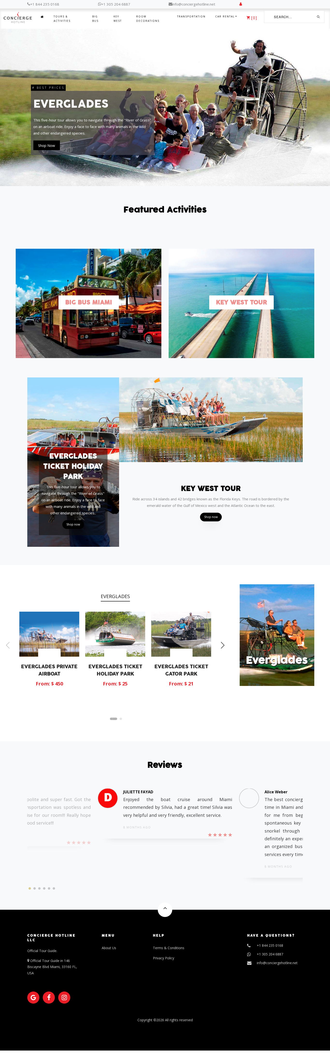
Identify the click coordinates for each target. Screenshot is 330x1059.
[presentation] (8, 645)
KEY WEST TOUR (241, 302)
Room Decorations (147, 19)
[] (254, 18)
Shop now (73, 524)
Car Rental (225, 16)
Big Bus (95, 19)
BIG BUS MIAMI (88, 302)
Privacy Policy (163, 958)
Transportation (191, 16)
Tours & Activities (62, 19)
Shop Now (46, 148)
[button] (113, 719)
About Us (109, 948)
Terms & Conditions (168, 948)
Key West (118, 19)
